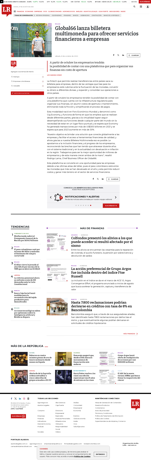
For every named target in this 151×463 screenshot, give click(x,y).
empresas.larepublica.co (53, 444)
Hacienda (77, 353)
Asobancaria (85, 15)
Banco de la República (111, 15)
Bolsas (16, 247)
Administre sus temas (21, 93)
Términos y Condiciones (103, 413)
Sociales (41, 432)
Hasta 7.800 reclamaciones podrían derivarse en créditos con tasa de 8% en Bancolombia (101, 306)
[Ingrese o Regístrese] (147, 6)
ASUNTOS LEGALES (90, 11)
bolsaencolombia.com (92, 444)
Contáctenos (100, 408)
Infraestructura (60, 421)
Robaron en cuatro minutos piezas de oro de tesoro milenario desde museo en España (40, 358)
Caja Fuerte (59, 405)
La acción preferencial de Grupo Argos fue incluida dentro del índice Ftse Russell (101, 272)
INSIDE (123, 11)
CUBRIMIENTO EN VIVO (21, 233)
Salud (120, 371)
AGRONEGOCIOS (69, 11)
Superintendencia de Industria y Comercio (110, 421)
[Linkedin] (123, 55)
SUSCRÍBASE (145, 2)
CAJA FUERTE (103, 11)
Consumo (41, 410)
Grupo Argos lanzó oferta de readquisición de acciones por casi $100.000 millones (128, 358)
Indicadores (42, 421)
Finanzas (41, 418)
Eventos (76, 416)
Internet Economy (44, 424)
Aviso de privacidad (102, 410)
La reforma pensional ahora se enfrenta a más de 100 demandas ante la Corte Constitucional (27, 281)
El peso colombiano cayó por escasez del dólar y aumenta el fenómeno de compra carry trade (27, 252)
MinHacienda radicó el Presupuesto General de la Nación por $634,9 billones (26, 238)
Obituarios (59, 424)
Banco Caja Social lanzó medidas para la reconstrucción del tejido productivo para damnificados (25, 297)
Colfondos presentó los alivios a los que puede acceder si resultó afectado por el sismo (102, 242)
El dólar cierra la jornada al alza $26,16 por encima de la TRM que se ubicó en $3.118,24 (27, 267)
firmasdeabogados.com (73, 444)
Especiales (59, 416)
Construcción (96, 15)
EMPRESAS (38, 11)
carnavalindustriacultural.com (21, 446)
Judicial (32, 371)
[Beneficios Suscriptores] (141, 6)
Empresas (41, 416)
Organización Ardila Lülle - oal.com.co (130, 444)
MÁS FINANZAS (129, 334)
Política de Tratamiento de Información (109, 416)
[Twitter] (118, 55)
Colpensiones (56, 15)
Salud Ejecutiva (79, 426)
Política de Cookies (82, 456)
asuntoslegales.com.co (19, 444)
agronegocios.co (36, 444)
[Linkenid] (21, 399)
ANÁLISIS (79, 11)
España (31, 353)
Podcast (41, 426)
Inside (76, 421)
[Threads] (29, 399)
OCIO (45, 11)
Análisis (76, 402)
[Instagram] (25, 399)
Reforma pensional (43, 15)
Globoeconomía (79, 418)
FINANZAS (20, 11)
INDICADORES (114, 11)
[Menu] (15, 11)
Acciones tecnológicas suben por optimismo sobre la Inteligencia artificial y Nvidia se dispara (27, 314)
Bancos (75, 15)
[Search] (134, 7)
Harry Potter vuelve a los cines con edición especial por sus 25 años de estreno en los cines (84, 376)
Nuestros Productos (102, 405)
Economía (77, 410)
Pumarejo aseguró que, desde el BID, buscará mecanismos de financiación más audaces (84, 359)
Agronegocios (43, 402)
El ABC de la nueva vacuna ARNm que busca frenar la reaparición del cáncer (129, 376)
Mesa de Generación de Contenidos (108, 402)
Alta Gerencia (60, 402)
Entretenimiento (80, 371)
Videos (57, 432)
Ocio (75, 424)
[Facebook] (113, 55)
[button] (50, 197)
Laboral (17, 275)
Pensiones (67, 15)
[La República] (7, 10)
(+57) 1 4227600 (17, 409)
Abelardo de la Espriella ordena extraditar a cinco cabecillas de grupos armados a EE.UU (40, 376)
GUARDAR (135, 55)
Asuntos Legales (43, 405)
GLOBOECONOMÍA (55, 11)
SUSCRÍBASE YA (111, 206)
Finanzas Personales (62, 418)
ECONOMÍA (29, 11)
